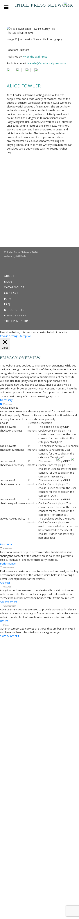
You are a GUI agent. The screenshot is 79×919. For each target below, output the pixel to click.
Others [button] (4, 621)
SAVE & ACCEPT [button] (9, 636)
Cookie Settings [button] (9, 336)
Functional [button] (6, 544)
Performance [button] (8, 563)
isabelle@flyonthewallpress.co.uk (47, 63)
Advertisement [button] (8, 601)
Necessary (7, 404)
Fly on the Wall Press (34, 56)
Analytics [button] (5, 582)
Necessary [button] (6, 400)
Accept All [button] (25, 336)
